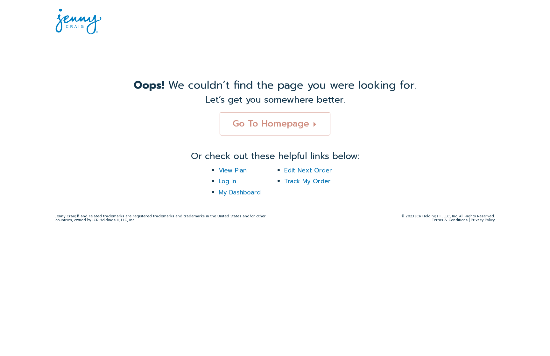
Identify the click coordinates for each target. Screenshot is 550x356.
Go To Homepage (272, 123)
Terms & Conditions (450, 220)
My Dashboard (240, 192)
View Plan (233, 170)
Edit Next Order (308, 170)
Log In (227, 181)
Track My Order (307, 181)
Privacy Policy (483, 220)
